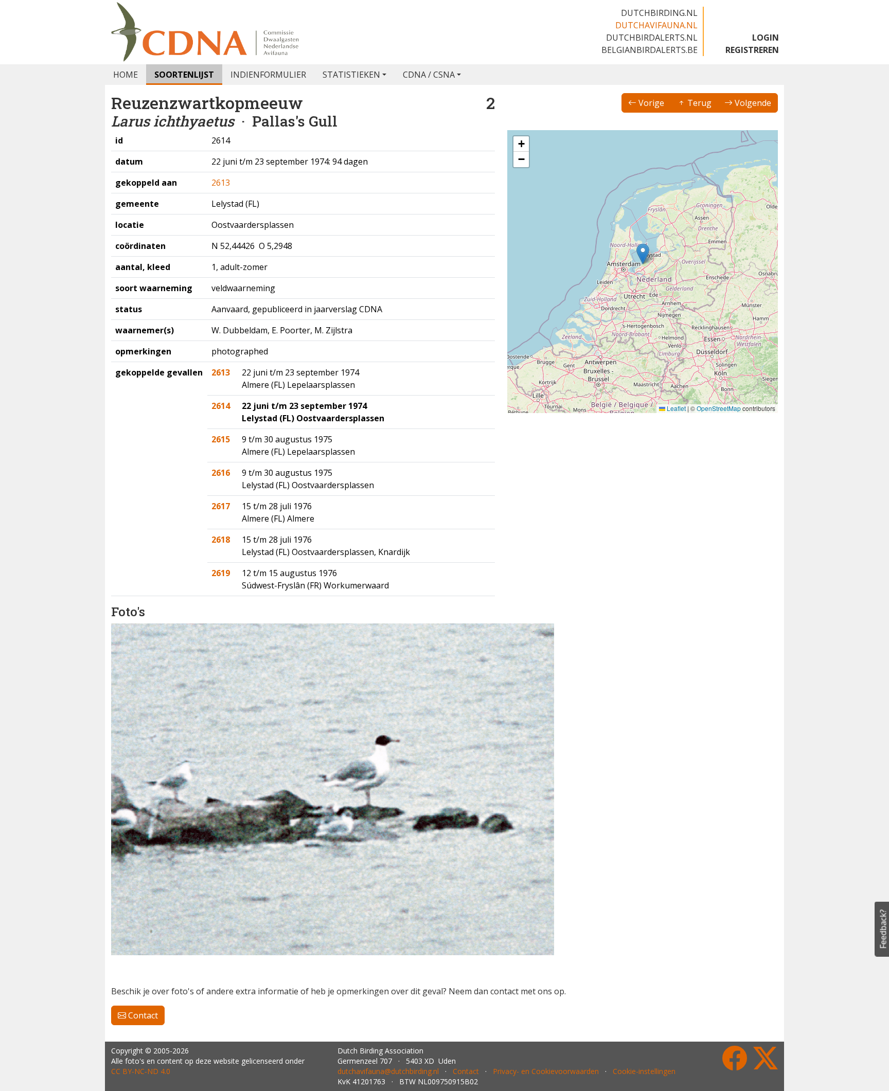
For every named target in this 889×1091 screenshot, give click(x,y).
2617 (220, 506)
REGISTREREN (752, 50)
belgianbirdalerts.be (649, 50)
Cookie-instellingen (644, 1071)
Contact (142, 1015)
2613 (220, 182)
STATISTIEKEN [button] (351, 74)
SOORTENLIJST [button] (184, 74)
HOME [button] (125, 74)
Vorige (650, 103)
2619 (220, 573)
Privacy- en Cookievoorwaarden (546, 1071)
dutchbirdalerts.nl (652, 37)
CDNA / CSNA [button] (429, 74)
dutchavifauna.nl (656, 25)
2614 (220, 406)
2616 (220, 472)
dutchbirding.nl (659, 13)
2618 (220, 539)
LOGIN (765, 37)
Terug (698, 103)
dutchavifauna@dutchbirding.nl (388, 1071)
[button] (642, 253)
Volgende (752, 103)
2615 (220, 439)
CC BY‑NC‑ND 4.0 (140, 1071)
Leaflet (675, 408)
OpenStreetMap (719, 408)
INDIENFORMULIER (268, 74)
